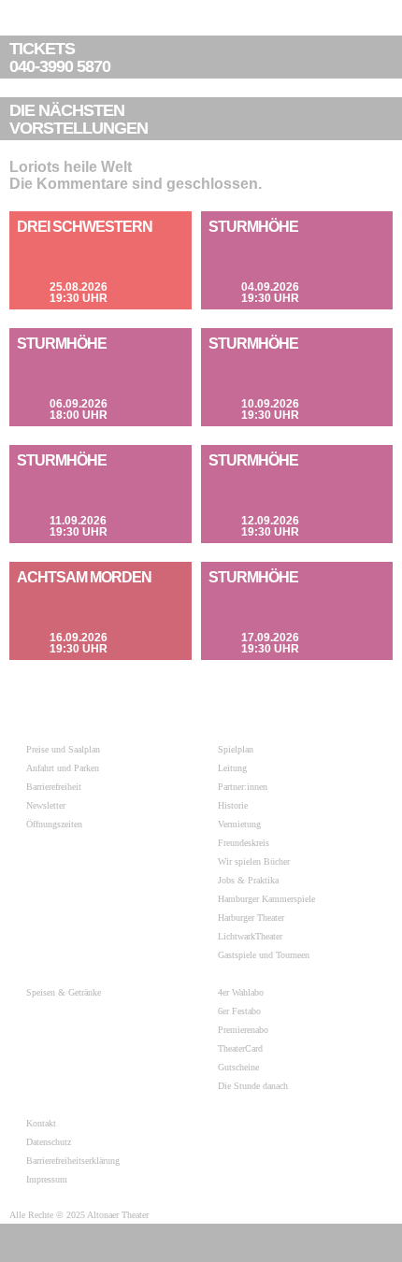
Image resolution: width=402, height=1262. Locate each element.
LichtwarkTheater (250, 936)
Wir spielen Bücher (254, 861)
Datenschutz (48, 1142)
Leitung (232, 768)
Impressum (46, 1179)
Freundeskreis (243, 843)
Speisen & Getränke (63, 992)
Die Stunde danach (253, 1086)
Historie (233, 805)
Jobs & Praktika (248, 880)
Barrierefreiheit (53, 787)
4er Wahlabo (241, 992)
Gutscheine (238, 1067)
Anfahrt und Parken (62, 768)
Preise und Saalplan (63, 749)
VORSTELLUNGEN (78, 119)
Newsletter (45, 805)
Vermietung (239, 824)
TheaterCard (240, 1048)
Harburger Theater (251, 917)
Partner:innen (242, 787)
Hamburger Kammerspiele (266, 899)
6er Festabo (239, 1011)
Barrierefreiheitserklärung (73, 1160)
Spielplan (235, 749)
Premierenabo (243, 1030)
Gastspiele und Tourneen (263, 955)
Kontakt (41, 1123)
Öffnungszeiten (54, 824)
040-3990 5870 (59, 58)
